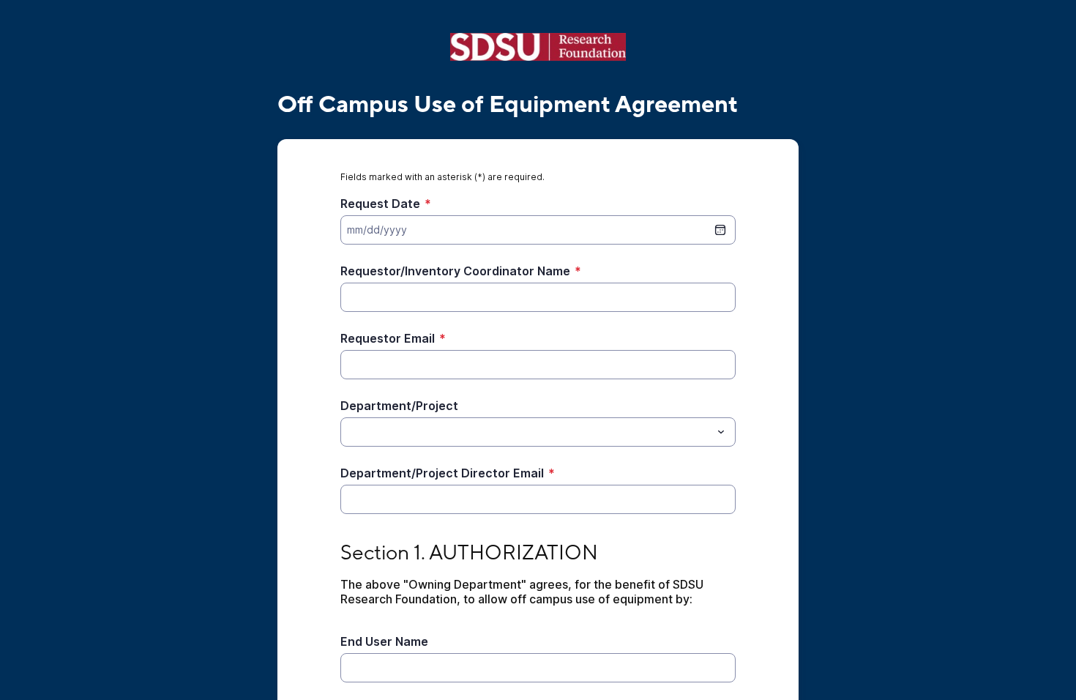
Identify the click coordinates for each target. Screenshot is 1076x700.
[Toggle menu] (721, 432)
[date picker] (720, 230)
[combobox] (538, 432)
